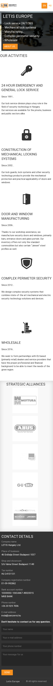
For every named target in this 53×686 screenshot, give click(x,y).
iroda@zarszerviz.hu (11, 615)
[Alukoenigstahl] (25, 513)
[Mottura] (25, 400)
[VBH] (25, 457)
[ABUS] (25, 428)
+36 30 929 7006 (10, 606)
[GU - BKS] (25, 485)
